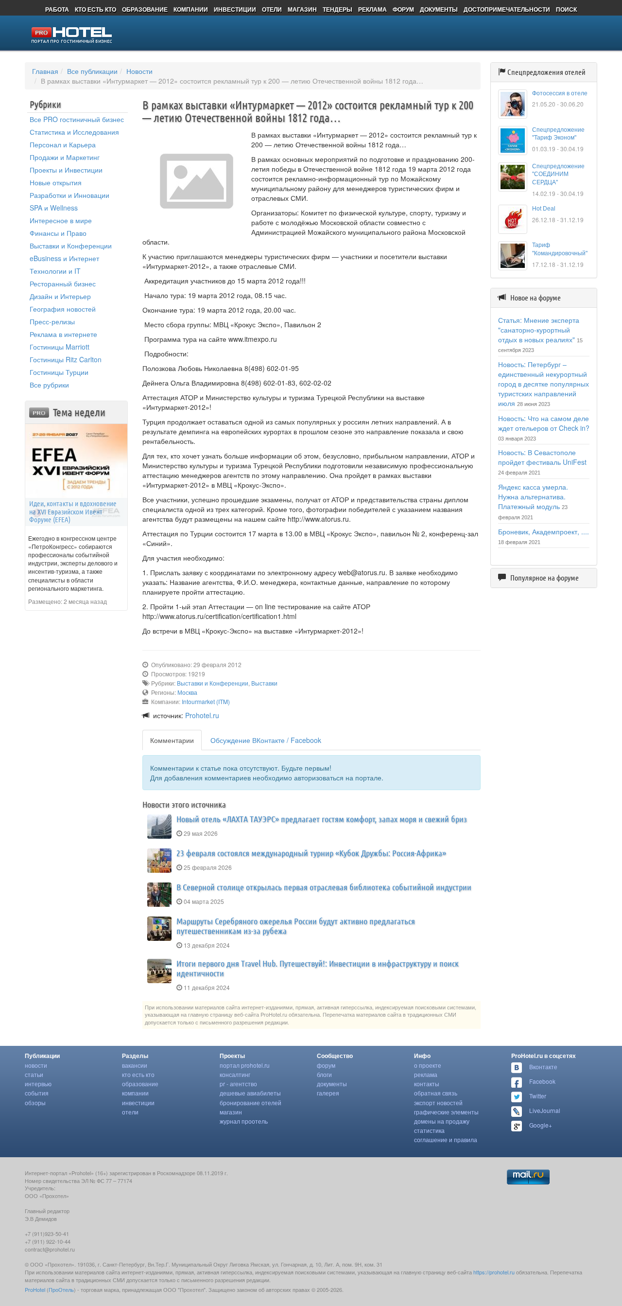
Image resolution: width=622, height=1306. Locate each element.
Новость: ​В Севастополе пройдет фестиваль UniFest (542, 457)
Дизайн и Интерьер (60, 296)
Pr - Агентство (238, 1083)
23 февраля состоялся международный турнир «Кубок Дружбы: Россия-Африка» (311, 853)
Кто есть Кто (138, 1074)
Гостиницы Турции (59, 372)
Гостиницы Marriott (59, 347)
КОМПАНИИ (190, 9)
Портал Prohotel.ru (245, 1065)
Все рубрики (49, 384)
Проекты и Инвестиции (66, 170)
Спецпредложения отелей (546, 72)
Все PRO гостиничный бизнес (77, 119)
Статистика (429, 1130)
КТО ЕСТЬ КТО (95, 9)
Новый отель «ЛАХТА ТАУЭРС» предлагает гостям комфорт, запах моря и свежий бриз (321, 819)
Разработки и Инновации (69, 195)
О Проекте (427, 1065)
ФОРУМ (403, 9)
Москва (187, 692)
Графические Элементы (446, 1112)
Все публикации (92, 71)
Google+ (540, 1125)
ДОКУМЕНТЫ (439, 9)
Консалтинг (235, 1074)
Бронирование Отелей (250, 1102)
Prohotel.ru (202, 715)
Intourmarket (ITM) (206, 701)
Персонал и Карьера (63, 144)
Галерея (328, 1093)
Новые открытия (56, 182)
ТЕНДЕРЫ (337, 9)
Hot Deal (543, 208)
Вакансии (134, 1065)
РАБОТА (57, 9)
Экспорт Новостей (438, 1102)
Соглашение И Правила (445, 1139)
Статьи (34, 1074)
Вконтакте (543, 1066)
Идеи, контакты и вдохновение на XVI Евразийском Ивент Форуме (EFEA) (73, 511)
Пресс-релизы (52, 321)
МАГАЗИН (302, 9)
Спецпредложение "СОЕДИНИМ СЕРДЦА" (558, 174)
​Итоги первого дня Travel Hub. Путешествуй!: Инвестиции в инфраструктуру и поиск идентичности (317, 968)
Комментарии (172, 740)
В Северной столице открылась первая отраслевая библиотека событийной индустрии (323, 887)
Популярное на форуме (544, 577)
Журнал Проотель (244, 1121)
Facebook (542, 1081)
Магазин (231, 1112)
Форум (326, 1065)
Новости (139, 71)
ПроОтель (61, 1289)
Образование (140, 1083)
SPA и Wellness (54, 207)
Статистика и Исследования (74, 132)
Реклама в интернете (63, 334)
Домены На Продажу (441, 1121)
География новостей (63, 309)
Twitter (537, 1096)
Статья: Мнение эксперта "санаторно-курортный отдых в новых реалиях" (538, 329)
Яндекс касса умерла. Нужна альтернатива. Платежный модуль (533, 496)
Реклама (425, 1074)
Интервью (38, 1083)
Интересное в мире (61, 220)
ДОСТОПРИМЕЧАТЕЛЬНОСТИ (507, 9)
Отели (130, 1112)
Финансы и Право (58, 233)
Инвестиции (138, 1102)
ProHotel (35, 1289)
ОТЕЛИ (272, 9)
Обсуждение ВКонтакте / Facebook (265, 740)
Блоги (324, 1074)
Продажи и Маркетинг (65, 157)
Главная (45, 71)
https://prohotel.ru (494, 1272)
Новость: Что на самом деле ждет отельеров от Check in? (543, 423)
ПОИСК (566, 9)
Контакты (426, 1083)
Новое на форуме (535, 297)
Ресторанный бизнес (63, 283)
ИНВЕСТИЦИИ (235, 9)
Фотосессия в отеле (559, 93)
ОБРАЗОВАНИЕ (145, 9)
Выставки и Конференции (71, 245)
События (37, 1093)
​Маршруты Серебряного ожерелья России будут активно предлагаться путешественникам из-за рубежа (295, 925)
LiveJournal (544, 1110)
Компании (135, 1093)
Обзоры (35, 1102)
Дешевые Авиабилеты (250, 1093)
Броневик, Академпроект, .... (543, 531)
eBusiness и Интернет (64, 258)
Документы (332, 1083)
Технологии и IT (55, 271)
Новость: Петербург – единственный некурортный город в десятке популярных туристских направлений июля (543, 383)
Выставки (264, 683)
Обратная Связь (435, 1093)
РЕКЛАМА (372, 9)
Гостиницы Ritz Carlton (66, 359)
